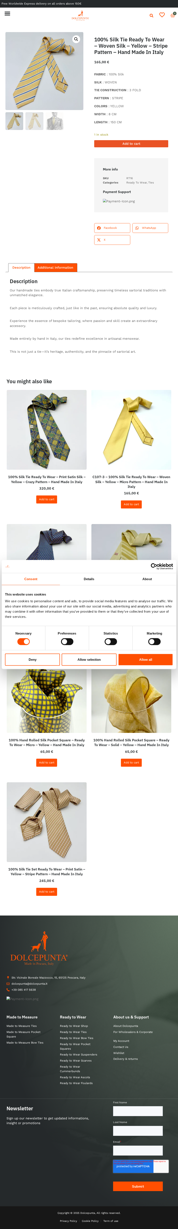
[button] (7, 13)
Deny (32, 659)
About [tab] (147, 579)
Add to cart (131, 144)
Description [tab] (21, 268)
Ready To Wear (136, 182)
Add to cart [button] (46, 499)
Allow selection (89, 659)
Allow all (145, 659)
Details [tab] (89, 579)
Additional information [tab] (55, 268)
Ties (151, 182)
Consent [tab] (30, 579)
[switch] (67, 641)
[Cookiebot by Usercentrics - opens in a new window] (154, 566)
